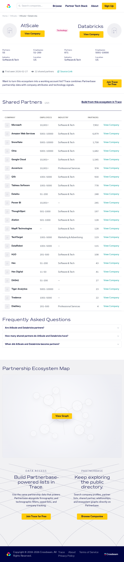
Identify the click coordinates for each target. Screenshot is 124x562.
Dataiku (15, 194)
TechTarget (17, 237)
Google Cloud (18, 160)
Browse (57, 6)
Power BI (16, 203)
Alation (15, 220)
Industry (6, 57)
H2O (13, 255)
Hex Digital (17, 272)
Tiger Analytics (19, 289)
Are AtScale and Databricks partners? (24, 328)
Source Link (66, 72)
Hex (13, 263)
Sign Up (109, 6)
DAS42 (15, 280)
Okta (13, 151)
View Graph (62, 416)
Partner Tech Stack (76, 6)
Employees (38, 50)
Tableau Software (20, 185)
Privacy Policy (66, 556)
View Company (32, 34)
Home (5, 16)
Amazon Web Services (23, 134)
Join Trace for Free (112, 83)
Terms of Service (88, 552)
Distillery (16, 306)
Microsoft (16, 125)
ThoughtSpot (18, 211)
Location (37, 57)
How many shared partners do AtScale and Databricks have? (36, 336)
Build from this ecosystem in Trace (102, 102)
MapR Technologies (21, 229)
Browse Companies (92, 516)
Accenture (16, 168)
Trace (61, 552)
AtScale (13, 16)
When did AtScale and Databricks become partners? (32, 344)
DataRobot (17, 246)
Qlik (13, 177)
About (94, 6)
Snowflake (16, 142)
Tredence (16, 298)
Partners (6, 50)
